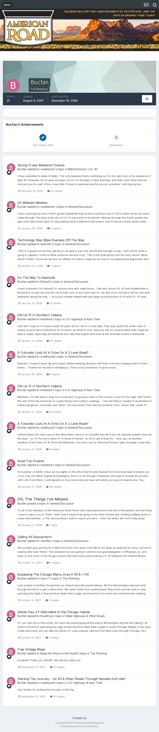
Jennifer (45, 540)
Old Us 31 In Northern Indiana (39, 315)
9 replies (54, 562)
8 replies (55, 228)
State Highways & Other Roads (85, 616)
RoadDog (46, 616)
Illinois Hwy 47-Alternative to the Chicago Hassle (53, 612)
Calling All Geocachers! (34, 537)
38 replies (55, 486)
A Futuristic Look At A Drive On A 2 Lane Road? (52, 352)
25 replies (56, 190)
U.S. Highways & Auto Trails (82, 319)
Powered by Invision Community (79, 726)
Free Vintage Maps (31, 649)
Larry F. (44, 578)
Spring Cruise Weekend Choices (41, 165)
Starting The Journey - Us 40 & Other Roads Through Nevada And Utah (71, 679)
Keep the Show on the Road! (58, 653)
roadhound (47, 356)
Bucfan (21, 169)
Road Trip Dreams (30, 461)
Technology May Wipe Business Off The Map (50, 240)
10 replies (59, 696)
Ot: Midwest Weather (32, 203)
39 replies (55, 340)
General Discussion (80, 206)
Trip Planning (71, 578)
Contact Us (79, 718)
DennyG (45, 281)
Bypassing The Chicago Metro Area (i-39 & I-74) (53, 574)
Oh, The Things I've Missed (42, 499)
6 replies (54, 374)
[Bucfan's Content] (147, 99)
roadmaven (47, 169)
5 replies (53, 600)
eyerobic (46, 244)
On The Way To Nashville (36, 278)
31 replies (59, 666)
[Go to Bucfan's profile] (11, 167)
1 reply (53, 525)
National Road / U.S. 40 (83, 169)
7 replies (55, 265)
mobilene (46, 319)
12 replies (55, 303)
